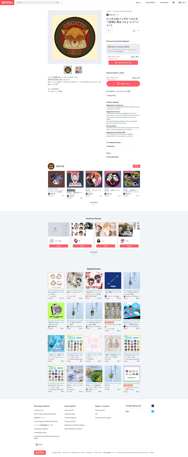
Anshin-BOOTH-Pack (122, 121)
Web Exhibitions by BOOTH (73, 429)
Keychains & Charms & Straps (122, 11)
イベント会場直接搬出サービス (43, 425)
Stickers (69, 188)
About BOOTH (150, 2)
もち (127, 241)
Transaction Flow (70, 421)
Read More (120, 51)
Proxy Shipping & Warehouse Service (46, 421)
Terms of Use (66, 452)
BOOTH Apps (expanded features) (45, 414)
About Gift (111, 95)
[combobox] (37, 2)
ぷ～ (103, 241)
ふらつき (58, 241)
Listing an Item (38, 410)
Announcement (100, 410)
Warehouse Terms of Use (78, 452)
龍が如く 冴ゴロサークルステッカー (93, 191)
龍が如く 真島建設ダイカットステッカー (74, 193)
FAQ (96, 414)
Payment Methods (70, 417)
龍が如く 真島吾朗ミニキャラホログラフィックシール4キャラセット (131, 191)
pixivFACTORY (110, 136)
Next (100, 37)
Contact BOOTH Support (103, 417)
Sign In (138, 2)
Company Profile (56, 452)
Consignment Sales (40, 432)
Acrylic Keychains (53, 188)
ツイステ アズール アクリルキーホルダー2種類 (55, 191)
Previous (49, 37)
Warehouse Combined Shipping (75, 425)
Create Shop (164, 2)
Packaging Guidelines (41, 429)
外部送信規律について (109, 452)
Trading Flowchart (114, 142)
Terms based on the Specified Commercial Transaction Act (132, 452)
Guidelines (89, 452)
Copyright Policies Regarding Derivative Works (47, 437)
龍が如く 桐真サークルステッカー (112, 191)
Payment (111, 146)
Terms (108, 153)
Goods (108, 11)
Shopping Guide (70, 414)
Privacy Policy (98, 452)
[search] (57, 2)
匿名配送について (39, 417)
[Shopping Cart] (173, 2)
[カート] (117, 15)
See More (94, 252)
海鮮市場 (60, 166)
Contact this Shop (112, 157)
